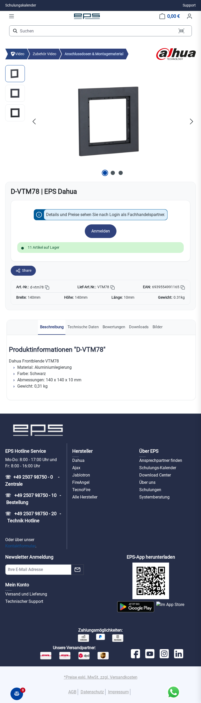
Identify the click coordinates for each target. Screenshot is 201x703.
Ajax (76, 467)
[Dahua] (176, 53)
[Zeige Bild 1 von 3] (105, 173)
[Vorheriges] (34, 121)
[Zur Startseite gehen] (87, 16)
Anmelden (100, 231)
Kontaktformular (20, 545)
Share (26, 270)
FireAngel (81, 482)
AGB (72, 691)
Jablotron (81, 475)
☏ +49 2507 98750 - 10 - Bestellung (33, 498)
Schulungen (150, 489)
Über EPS (149, 451)
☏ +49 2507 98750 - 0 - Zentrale (32, 480)
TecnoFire (81, 489)
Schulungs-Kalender (157, 467)
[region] (100, 121)
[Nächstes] (192, 121)
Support (189, 5)
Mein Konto (17, 584)
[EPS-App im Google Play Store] (135, 606)
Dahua (78, 460)
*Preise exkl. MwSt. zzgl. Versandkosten (100, 677)
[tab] (51, 327)
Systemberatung (154, 497)
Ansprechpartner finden (160, 460)
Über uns (147, 482)
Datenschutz (92, 691)
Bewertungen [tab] (114, 327)
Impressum (118, 691)
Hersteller (82, 451)
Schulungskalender (20, 5)
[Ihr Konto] (189, 16)
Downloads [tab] (139, 327)
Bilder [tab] (158, 327)
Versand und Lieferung (26, 594)
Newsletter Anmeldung (29, 557)
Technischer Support (24, 601)
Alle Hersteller (84, 497)
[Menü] (11, 16)
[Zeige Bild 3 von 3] (121, 173)
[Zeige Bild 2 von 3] (113, 173)
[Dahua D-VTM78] (113, 121)
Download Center (155, 475)
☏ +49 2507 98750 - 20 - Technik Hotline (33, 517)
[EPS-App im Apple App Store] (170, 606)
